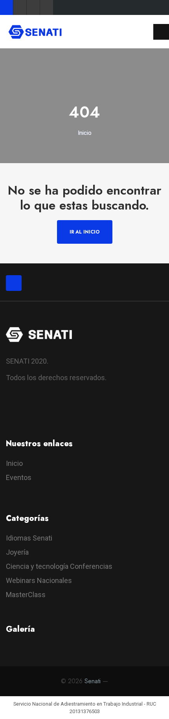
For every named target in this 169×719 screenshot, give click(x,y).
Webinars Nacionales (39, 580)
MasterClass (26, 594)
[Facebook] (6, 7)
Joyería (17, 552)
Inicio (85, 132)
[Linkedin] (46, 7)
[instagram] (56, 410)
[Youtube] (33, 7)
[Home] (35, 31)
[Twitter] (19, 7)
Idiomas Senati (29, 538)
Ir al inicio (85, 231)
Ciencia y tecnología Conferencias (59, 566)
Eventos (18, 477)
